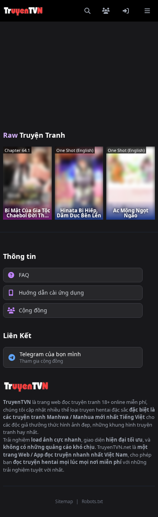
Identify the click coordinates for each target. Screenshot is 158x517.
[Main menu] (147, 10)
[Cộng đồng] (107, 10)
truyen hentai (94, 409)
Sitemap (64, 501)
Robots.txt (92, 501)
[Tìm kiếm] (87, 10)
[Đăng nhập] (127, 10)
